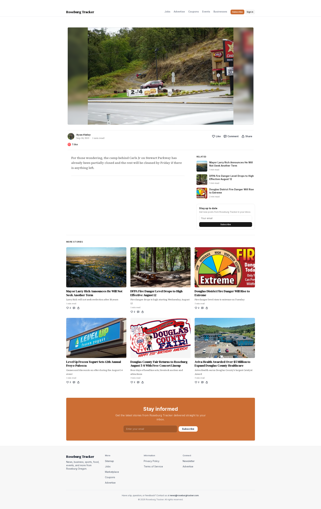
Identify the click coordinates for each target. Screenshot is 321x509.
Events (206, 11)
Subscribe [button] (237, 12)
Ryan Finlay (83, 134)
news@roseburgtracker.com (184, 495)
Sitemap (109, 461)
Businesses (220, 11)
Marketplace (112, 471)
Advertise (179, 11)
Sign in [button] (250, 12)
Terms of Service (153, 466)
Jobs (167, 11)
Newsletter (189, 461)
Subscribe (225, 224)
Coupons (193, 11)
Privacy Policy (151, 461)
